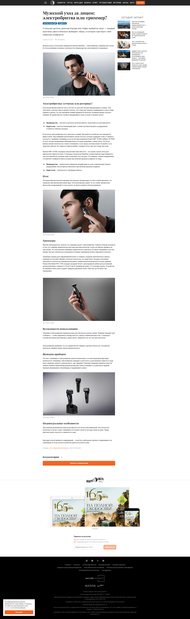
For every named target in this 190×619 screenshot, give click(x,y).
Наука (125, 3)
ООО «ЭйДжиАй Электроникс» (59, 448)
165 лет (140, 3)
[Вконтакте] (92, 560)
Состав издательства (89, 565)
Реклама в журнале (119, 565)
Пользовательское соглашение (94, 567)
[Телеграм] (103, 560)
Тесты (70, 3)
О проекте (68, 565)
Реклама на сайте (104, 565)
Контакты (77, 565)
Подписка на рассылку (82, 536)
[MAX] (86, 560)
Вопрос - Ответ (91, 3)
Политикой (81, 542)
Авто (132, 3)
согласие (81, 539)
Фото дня (78, 3)
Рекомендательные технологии (89, 570)
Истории (117, 3)
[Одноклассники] (98, 560)
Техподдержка (106, 570)
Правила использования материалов (69, 567)
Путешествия (105, 3)
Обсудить (61, 39)
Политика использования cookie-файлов (119, 567)
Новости (61, 3)
